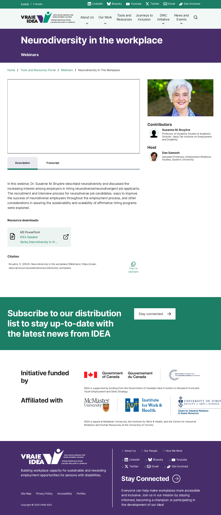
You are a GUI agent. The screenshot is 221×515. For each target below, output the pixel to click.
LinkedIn (95, 4)
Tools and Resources (124, 17)
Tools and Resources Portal (38, 70)
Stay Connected (145, 478)
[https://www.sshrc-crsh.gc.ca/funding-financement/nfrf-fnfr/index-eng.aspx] (184, 375)
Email (169, 4)
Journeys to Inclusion (144, 17)
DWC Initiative (163, 17)
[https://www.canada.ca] (118, 375)
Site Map (26, 493)
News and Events (181, 17)
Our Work (105, 17)
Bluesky (114, 4)
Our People (150, 450)
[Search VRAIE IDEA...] (195, 19)
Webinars (67, 70)
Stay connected (151, 314)
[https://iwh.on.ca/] (144, 405)
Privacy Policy (44, 493)
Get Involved (189, 4)
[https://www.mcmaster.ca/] (96, 405)
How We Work (174, 450)
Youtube (133, 4)
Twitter (152, 4)
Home (11, 70)
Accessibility (64, 493)
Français (38, 4)
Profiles (81, 493)
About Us (87, 17)
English (25, 4)
